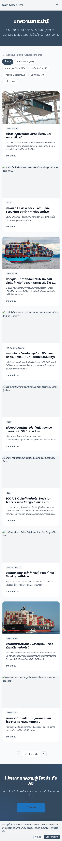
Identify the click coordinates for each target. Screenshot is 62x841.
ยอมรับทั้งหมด (52, 836)
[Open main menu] (57, 5)
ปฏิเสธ (38, 836)
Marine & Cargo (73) (15, 68)
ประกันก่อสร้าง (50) (39, 68)
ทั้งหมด (7, 61)
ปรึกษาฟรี (31, 808)
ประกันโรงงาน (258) (25, 61)
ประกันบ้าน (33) (37, 74)
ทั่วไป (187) (10, 81)
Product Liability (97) (15, 74)
